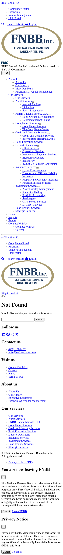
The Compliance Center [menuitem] (35, 129)
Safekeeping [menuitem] (29, 198)
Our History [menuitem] (22, 85)
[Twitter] (17, 334)
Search (39, 319)
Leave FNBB (19, 511)
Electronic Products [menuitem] (33, 157)
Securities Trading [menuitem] (32, 192)
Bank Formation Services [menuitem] (29, 141)
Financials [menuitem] (14, 11)
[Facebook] (8, 334)
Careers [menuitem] (19, 229)
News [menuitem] (11, 214)
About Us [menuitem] (13, 79)
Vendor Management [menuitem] (19, 15)
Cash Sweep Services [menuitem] (34, 201)
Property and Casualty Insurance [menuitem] (40, 179)
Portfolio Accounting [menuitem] (34, 195)
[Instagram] (12, 334)
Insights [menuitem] (12, 217)
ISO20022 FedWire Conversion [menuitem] (40, 163)
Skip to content (9, 293)
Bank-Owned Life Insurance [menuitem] (38, 116)
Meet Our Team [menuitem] (24, 88)
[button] (31, 24)
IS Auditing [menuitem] (28, 107)
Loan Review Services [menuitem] (27, 207)
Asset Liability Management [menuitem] (38, 189)
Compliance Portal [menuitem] (18, 8)
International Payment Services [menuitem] (39, 154)
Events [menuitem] (12, 220)
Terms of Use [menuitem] (15, 376)
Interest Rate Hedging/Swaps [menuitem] (38, 138)
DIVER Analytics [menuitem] (32, 204)
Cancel (6, 511)
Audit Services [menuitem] (23, 101)
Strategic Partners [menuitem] (25, 210)
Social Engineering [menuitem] (32, 110)
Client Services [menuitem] (30, 148)
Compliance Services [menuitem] (27, 123)
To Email (17, 551)
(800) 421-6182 (10, 2)
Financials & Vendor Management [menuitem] (34, 91)
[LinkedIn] (3, 334)
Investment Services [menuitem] (26, 185)
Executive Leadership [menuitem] (20, 397)
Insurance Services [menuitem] (25, 167)
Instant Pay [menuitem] (28, 160)
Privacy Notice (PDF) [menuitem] (20, 462)
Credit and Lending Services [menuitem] (31, 132)
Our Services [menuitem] (15, 94)
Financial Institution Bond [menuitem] (36, 182)
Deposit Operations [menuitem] (26, 145)
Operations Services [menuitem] (33, 151)
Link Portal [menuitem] (14, 18)
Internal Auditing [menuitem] (31, 104)
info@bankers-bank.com (22, 352)
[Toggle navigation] (5, 73)
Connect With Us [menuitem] (17, 223)
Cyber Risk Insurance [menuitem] (34, 170)
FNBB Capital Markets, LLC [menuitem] (31, 113)
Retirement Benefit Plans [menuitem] (36, 119)
